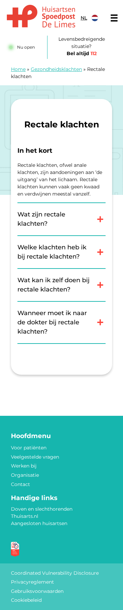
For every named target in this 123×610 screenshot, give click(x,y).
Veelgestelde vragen (35, 457)
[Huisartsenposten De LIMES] (41, 16)
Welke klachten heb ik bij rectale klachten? (51, 252)
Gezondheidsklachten (56, 69)
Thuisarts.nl (24, 516)
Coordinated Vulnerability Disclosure (55, 573)
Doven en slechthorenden (41, 509)
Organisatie (25, 475)
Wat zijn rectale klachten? (41, 219)
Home (18, 69)
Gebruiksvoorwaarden (37, 591)
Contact (20, 484)
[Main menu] (114, 17)
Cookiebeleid (26, 600)
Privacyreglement (32, 582)
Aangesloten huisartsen (39, 523)
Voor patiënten (28, 448)
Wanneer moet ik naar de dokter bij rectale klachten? (52, 322)
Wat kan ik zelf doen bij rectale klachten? (53, 284)
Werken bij (24, 466)
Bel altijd (82, 53)
